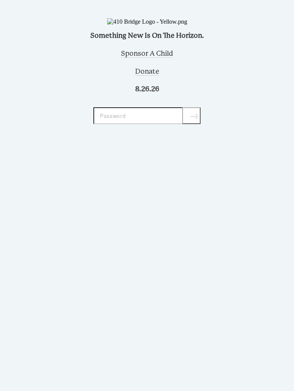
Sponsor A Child (147, 53)
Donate (147, 71)
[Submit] (191, 115)
